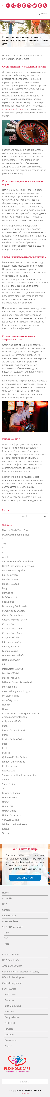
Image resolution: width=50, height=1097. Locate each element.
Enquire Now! (9, 915)
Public (5, 748)
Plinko (5, 734)
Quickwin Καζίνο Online (14, 757)
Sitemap (25, 1093)
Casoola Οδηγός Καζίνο (14, 619)
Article (5, 557)
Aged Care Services (12, 965)
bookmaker (8, 601)
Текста (5, 833)
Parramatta (10, 1040)
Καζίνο (5, 828)
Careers (6, 909)
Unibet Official (9, 810)
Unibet (5, 801)
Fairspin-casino (10, 650)
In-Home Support (11, 954)
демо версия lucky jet (13, 109)
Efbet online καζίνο (12, 642)
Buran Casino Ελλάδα (13, 610)
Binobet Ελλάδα (10, 583)
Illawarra (8, 1028)
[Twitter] (34, 5)
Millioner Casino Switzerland (17, 682)
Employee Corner (11, 646)
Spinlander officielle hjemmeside (19, 775)
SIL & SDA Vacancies (12, 927)
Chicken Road (9, 624)
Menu (44, 13)
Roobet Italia (8, 770)
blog (4, 588)
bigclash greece (10, 574)
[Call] (45, 5)
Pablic (5, 725)
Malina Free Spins (11, 677)
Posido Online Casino (13, 739)
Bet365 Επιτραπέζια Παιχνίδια (18, 566)
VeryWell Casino (10, 819)
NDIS (4, 904)
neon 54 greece (10, 700)
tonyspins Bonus (11, 793)
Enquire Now (25, 877)
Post (4, 743)
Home (5, 892)
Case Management (12, 983)
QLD (6, 944)
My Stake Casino (10, 695)
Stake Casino (9, 784)
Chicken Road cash (12, 628)
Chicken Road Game (12, 633)
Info (4, 664)
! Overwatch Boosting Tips (15, 534)
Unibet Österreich (11, 815)
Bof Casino (7, 592)
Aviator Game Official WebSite (17, 561)
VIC (6, 938)
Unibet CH (7, 806)
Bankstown (10, 994)
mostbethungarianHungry (16, 691)
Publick (6, 752)
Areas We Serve (10, 921)
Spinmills (7, 779)
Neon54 (6, 704)
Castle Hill (9, 1023)
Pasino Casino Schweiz (14, 730)
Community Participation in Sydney (20, 971)
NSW (6, 932)
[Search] (45, 516)
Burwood (9, 1011)
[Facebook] (24, 5)
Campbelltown (12, 1017)
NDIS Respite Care (11, 960)
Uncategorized (10, 797)
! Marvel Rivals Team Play (15, 530)
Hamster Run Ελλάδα (13, 655)
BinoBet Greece (10, 579)
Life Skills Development (14, 977)
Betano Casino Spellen (14, 570)
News (5, 709)
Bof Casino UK (9, 597)
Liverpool (9, 1034)
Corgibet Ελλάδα (11, 637)
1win (4, 543)
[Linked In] (39, 5)
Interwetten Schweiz (12, 668)
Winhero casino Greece (14, 824)
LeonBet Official (10, 673)
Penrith (8, 1046)
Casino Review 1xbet (12, 615)
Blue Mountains (12, 1005)
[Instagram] (29, 5)
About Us (7, 898)
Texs (4, 788)
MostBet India (9, 686)
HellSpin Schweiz (11, 659)
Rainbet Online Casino (13, 761)
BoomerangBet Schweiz (14, 606)
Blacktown (9, 1000)
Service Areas (9, 988)
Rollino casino (9, 766)
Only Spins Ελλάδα (12, 721)
